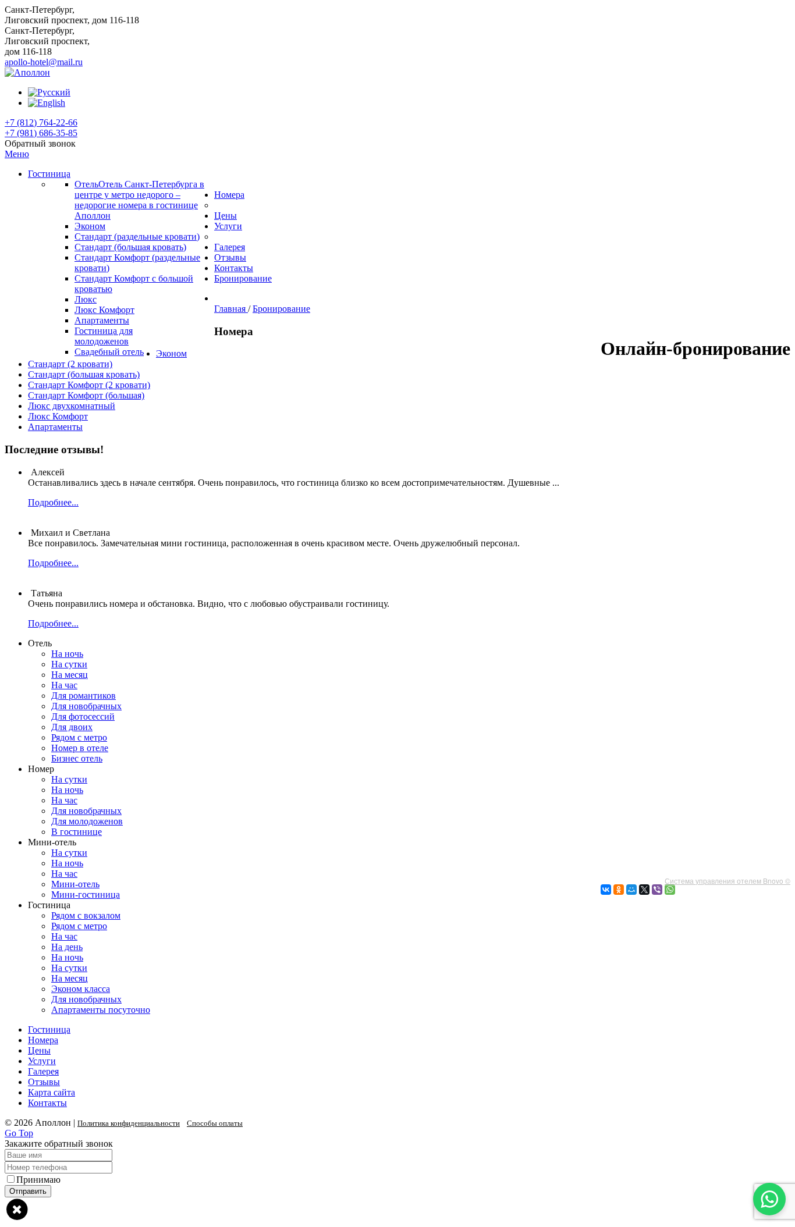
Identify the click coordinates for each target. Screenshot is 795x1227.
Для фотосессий (83, 716)
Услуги (42, 1061)
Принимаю (102, 1180)
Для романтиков (83, 695)
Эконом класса (80, 989)
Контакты (47, 1103)
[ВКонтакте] (606, 889)
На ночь (67, 654)
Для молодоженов (87, 821)
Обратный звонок (40, 143)
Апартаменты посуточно (100, 1010)
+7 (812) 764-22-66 (41, 122)
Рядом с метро (79, 737)
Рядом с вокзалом (85, 915)
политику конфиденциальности (126, 1180)
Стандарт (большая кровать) (84, 374)
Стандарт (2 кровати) (70, 364)
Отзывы (44, 1082)
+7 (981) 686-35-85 (41, 133)
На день (67, 947)
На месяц (69, 675)
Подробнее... (53, 502)
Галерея (43, 1071)
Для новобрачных (86, 706)
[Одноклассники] (618, 889)
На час (64, 685)
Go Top (19, 1133)
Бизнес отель (76, 758)
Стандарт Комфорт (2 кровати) (89, 385)
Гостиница (49, 1029)
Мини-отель (75, 884)
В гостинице (76, 832)
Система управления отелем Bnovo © (727, 880)
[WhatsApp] (670, 889)
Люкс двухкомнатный (71, 406)
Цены (39, 1050)
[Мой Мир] (631, 889)
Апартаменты (55, 427)
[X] (644, 889)
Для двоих (72, 727)
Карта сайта (51, 1092)
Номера (43, 1040)
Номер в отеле (79, 748)
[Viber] (657, 889)
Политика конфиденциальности (128, 1123)
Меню (17, 154)
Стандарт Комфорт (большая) (86, 395)
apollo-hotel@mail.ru (44, 62)
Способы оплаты (215, 1123)
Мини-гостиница (85, 894)
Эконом (171, 353)
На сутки (69, 664)
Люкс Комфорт (58, 416)
